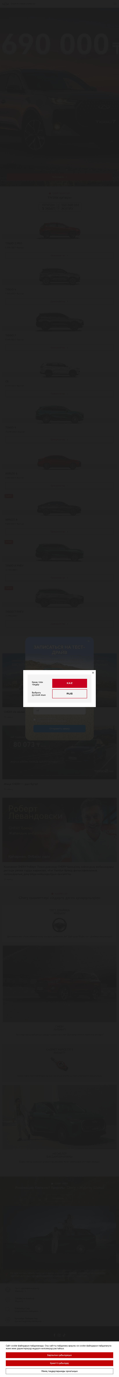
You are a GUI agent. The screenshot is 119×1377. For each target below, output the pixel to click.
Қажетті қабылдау (59, 1363)
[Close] (93, 672)
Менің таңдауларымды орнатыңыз (60, 1371)
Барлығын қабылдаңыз (59, 1355)
